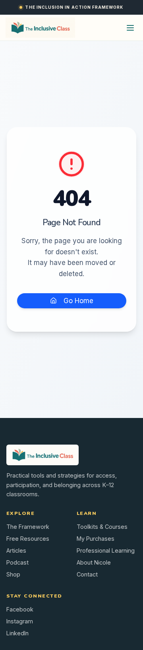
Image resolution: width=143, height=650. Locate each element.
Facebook (19, 609)
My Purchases (95, 538)
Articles (16, 550)
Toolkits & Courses (102, 526)
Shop (13, 574)
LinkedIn (17, 633)
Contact (87, 574)
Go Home (78, 301)
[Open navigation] (130, 28)
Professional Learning (106, 550)
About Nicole (94, 562)
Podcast (17, 562)
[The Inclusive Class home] (40, 27)
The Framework (27, 526)
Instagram (19, 621)
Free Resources (27, 538)
